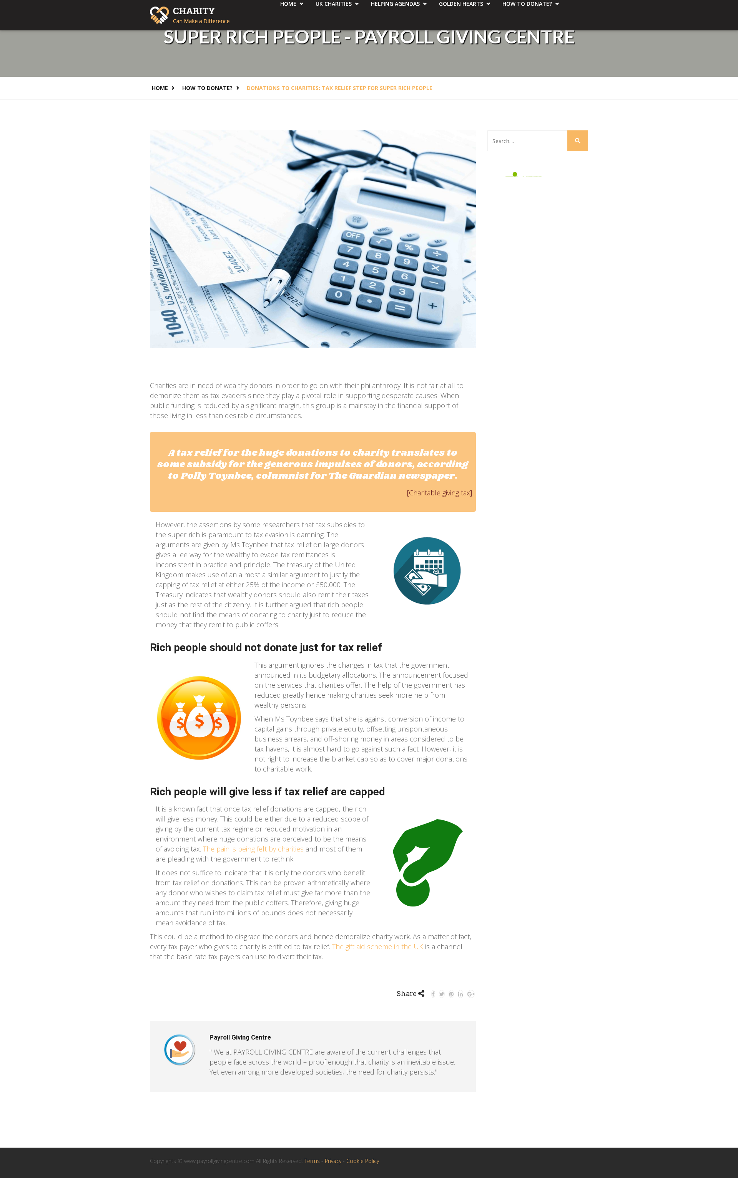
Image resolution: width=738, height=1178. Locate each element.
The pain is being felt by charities (253, 848)
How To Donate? (207, 88)
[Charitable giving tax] (439, 492)
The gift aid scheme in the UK (377, 946)
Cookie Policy (362, 1161)
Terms (312, 1161)
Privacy (334, 1161)
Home (160, 88)
